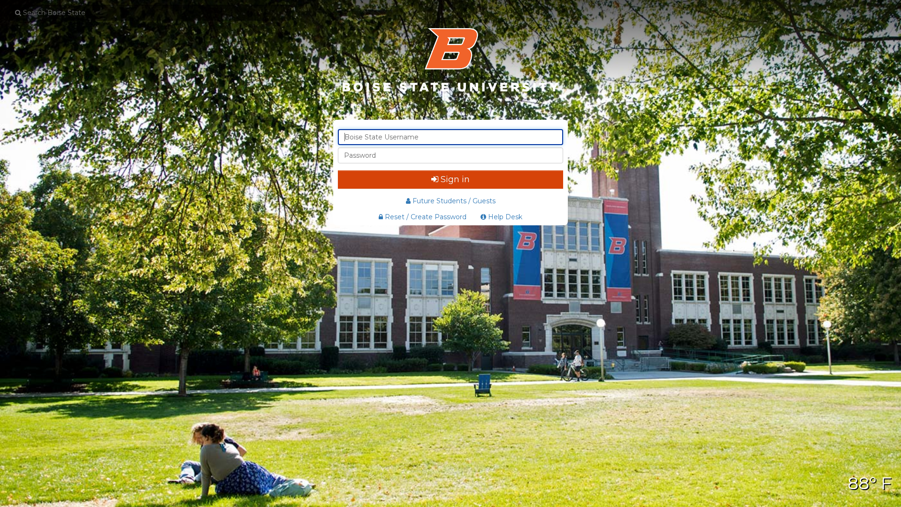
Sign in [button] (455, 179)
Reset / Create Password (424, 217)
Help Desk (504, 217)
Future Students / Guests (454, 201)
